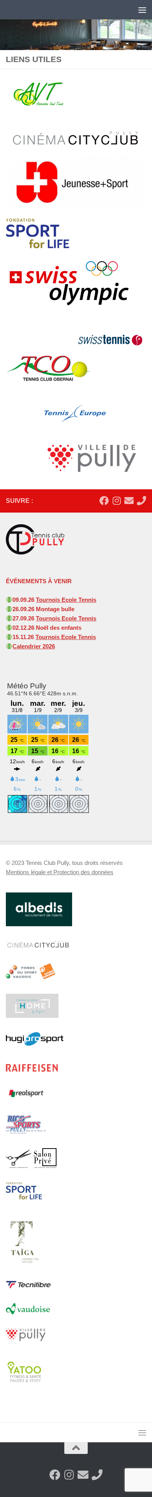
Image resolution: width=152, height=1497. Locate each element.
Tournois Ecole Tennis (66, 599)
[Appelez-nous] (141, 500)
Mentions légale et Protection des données (59, 872)
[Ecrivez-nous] (129, 500)
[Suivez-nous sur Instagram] (116, 500)
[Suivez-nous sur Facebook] (104, 500)
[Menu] (142, 9)
